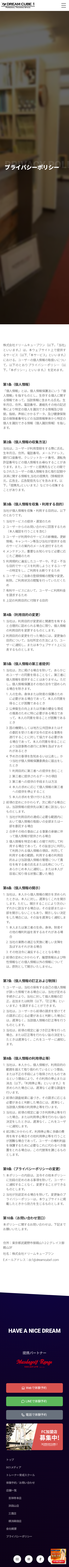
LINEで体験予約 (36, 1401)
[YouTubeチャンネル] (17, 1559)
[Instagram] (28, 1559)
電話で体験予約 (36, 1415)
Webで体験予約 (36, 1388)
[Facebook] (40, 1559)
